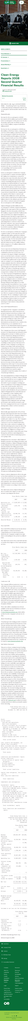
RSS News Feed (6, 954)
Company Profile (6, 947)
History (5, 974)
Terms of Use (7, 990)
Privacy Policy (7, 988)
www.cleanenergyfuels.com (9, 612)
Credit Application (19, 983)
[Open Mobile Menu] (21, 2)
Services (17, 976)
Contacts (5, 951)
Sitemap (4, 958)
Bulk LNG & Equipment (17, 981)
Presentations (5, 61)
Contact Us (17, 992)
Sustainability (18, 974)
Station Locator (18, 988)
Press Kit (17, 972)
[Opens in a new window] (12, 1016)
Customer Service (19, 990)
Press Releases (5, 53)
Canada (5, 976)
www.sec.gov (12, 700)
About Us (6, 970)
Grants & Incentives (19, 978)
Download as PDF (8, 91)
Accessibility (7, 999)
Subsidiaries (6, 978)
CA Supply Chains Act (8, 997)
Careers (5, 982)
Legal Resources (7, 992)
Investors (6, 980)
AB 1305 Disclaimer (8, 994)
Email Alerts (4, 68)
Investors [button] (15, 43)
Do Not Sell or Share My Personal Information (11, 1013)
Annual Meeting (5, 64)
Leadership (6, 972)
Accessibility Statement (8, 962)
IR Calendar (4, 57)
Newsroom (17, 970)
